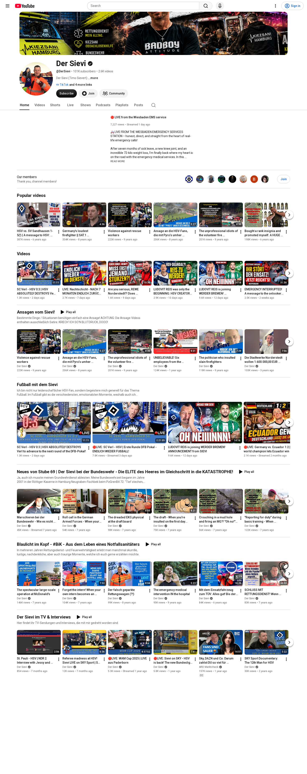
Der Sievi (22, 366)
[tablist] (153, 105)
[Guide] (7, 5)
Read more (117, 161)
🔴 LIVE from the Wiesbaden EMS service (138, 117)
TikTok (64, 84)
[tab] (24, 105)
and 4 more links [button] (80, 84)
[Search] (205, 6)
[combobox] (144, 5)
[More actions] (59, 232)
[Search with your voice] (220, 6)
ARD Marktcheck (208, 667)
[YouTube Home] (24, 6)
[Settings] (275, 5)
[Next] (289, 215)
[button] (117, 161)
